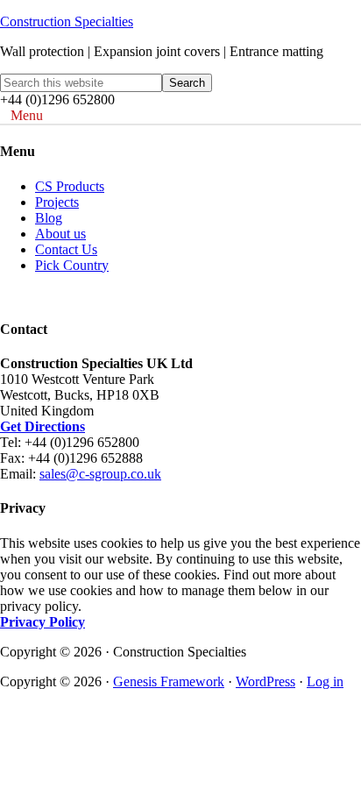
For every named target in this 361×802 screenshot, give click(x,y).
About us (60, 233)
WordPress (265, 681)
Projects (57, 202)
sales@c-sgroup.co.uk (100, 473)
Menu (27, 115)
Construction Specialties (66, 21)
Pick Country (72, 265)
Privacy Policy (42, 621)
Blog (48, 217)
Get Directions (42, 426)
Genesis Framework (168, 681)
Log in (325, 681)
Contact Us (66, 249)
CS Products (69, 186)
